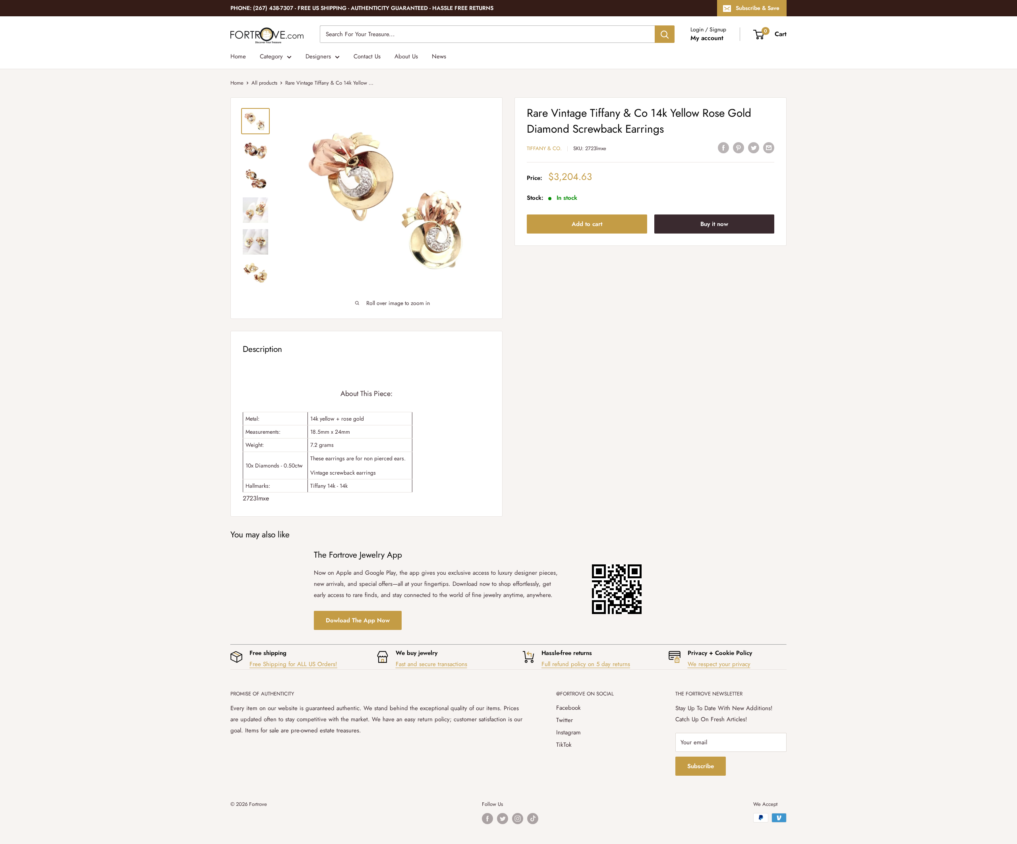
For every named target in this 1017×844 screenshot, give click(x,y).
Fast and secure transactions (431, 664)
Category (271, 56)
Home (238, 56)
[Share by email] (768, 147)
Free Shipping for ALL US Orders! (293, 664)
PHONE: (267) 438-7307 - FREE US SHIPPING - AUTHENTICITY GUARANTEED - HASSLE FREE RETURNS (361, 8)
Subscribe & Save (757, 8)
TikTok (564, 744)
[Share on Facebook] (723, 147)
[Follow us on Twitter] (502, 818)
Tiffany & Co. (544, 148)
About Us (406, 56)
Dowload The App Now (358, 620)
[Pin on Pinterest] (738, 147)
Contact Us (367, 56)
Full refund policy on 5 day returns (585, 664)
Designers (318, 56)
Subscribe (700, 766)
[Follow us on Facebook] (487, 818)
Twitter (564, 720)
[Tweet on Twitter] (753, 147)
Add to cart (587, 224)
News (439, 56)
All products (264, 83)
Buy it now (714, 224)
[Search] (665, 34)
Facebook (568, 707)
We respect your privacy (719, 664)
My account (706, 37)
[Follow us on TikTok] (532, 818)
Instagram (568, 732)
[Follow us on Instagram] (517, 818)
